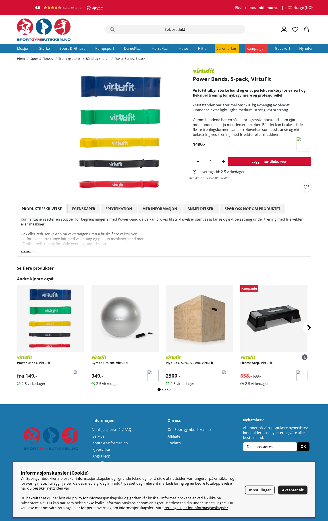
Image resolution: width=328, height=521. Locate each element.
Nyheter (306, 48)
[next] (309, 327)
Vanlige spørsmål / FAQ (111, 429)
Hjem (21, 58)
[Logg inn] (284, 29)
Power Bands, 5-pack (129, 58)
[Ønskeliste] (295, 29)
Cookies (174, 443)
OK (303, 446)
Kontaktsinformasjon (110, 443)
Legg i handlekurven (269, 161)
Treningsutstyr (69, 58)
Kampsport (104, 48)
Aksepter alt (293, 490)
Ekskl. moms (245, 7)
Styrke (44, 48)
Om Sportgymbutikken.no (189, 429)
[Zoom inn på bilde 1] (121, 132)
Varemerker (226, 48)
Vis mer (26, 251)
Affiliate (174, 436)
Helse (183, 48)
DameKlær (133, 48)
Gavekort (282, 48)
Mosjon (23, 48)
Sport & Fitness (72, 48)
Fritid (202, 48)
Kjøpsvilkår (101, 449)
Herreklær (160, 48)
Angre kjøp (101, 456)
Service (98, 436)
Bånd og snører (97, 58)
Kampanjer (256, 48)
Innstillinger (260, 490)
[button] (69, 7)
